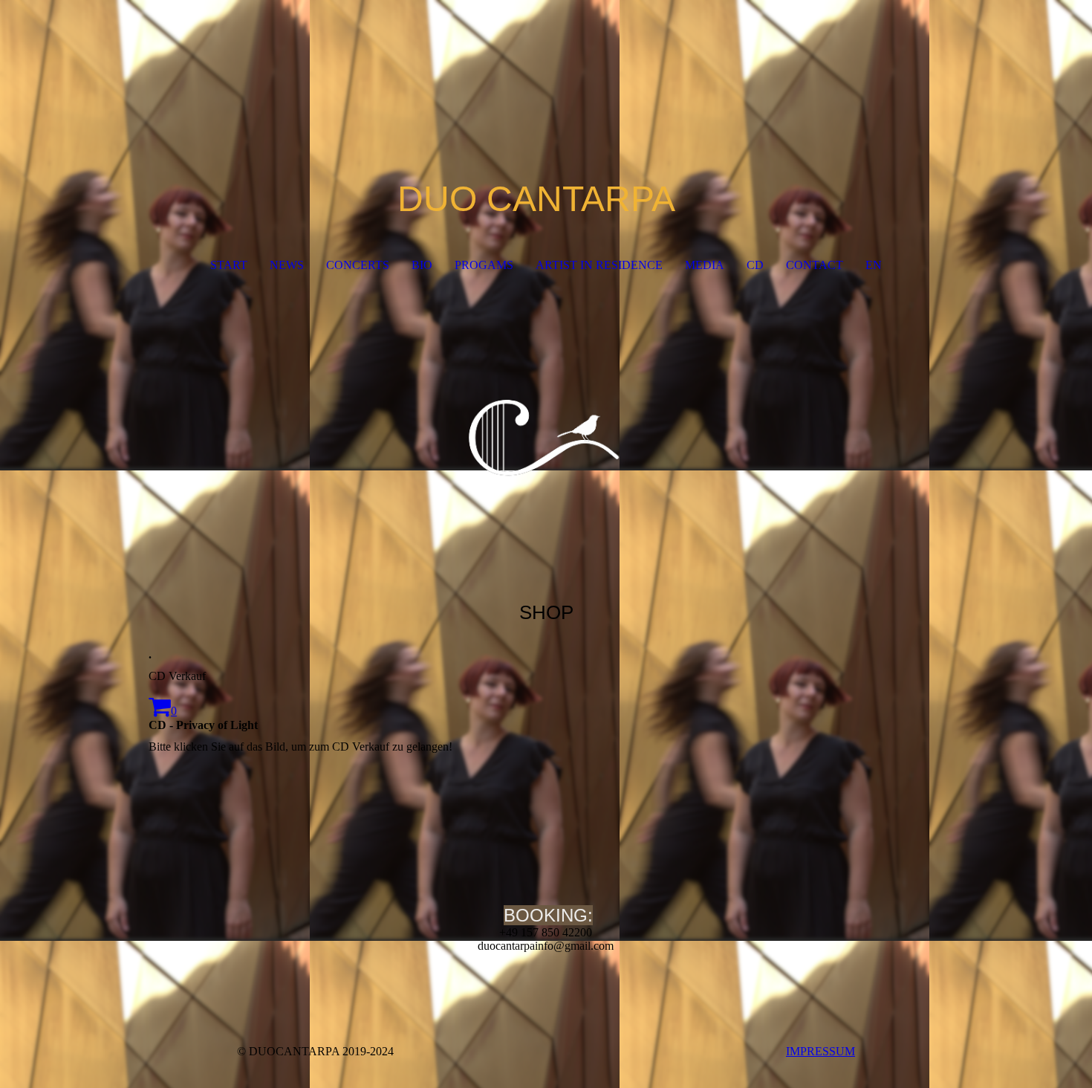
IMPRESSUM (820, 1051)
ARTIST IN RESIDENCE (599, 265)
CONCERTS (357, 265)
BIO (422, 265)
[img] (546, 434)
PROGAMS (484, 265)
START (228, 265)
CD (755, 265)
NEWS (287, 265)
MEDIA (704, 265)
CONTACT (814, 265)
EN (873, 265)
